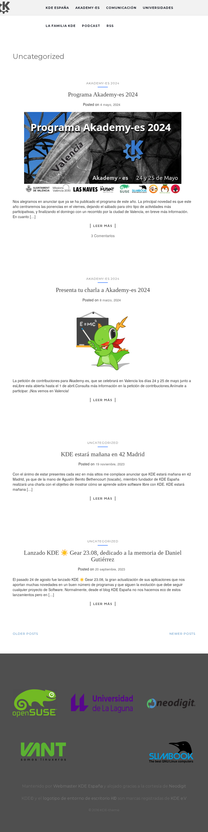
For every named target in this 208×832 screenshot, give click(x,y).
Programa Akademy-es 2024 (103, 94)
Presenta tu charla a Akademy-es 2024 (103, 290)
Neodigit (177, 786)
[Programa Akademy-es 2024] (103, 153)
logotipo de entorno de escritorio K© (80, 798)
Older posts (25, 633)
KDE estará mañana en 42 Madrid (103, 454)
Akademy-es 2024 (102, 83)
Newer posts (182, 633)
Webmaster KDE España (78, 786)
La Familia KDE (61, 26)
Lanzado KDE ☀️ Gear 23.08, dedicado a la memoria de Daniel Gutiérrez (103, 556)
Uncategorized (102, 443)
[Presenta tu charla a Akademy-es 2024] (103, 340)
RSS (110, 26)
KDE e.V (178, 798)
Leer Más (102, 226)
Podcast (91, 26)
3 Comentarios (103, 235)
